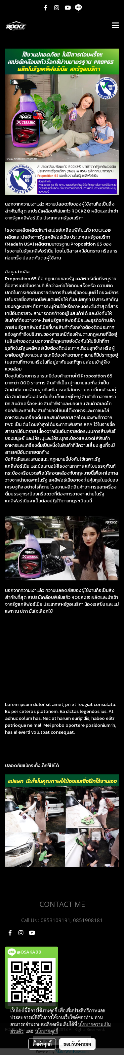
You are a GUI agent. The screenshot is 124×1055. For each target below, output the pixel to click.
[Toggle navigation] (115, 26)
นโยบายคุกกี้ (46, 1031)
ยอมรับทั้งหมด (77, 1044)
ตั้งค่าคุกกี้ (42, 1044)
